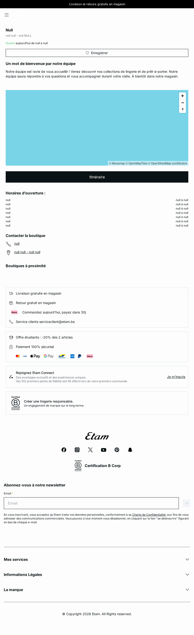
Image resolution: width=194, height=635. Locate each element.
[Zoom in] (182, 95)
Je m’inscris (176, 377)
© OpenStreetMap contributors (167, 163)
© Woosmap (117, 163)
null (16, 243)
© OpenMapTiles (136, 163)
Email (8, 493)
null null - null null (27, 252)
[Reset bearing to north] (182, 109)
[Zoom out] (182, 102)
